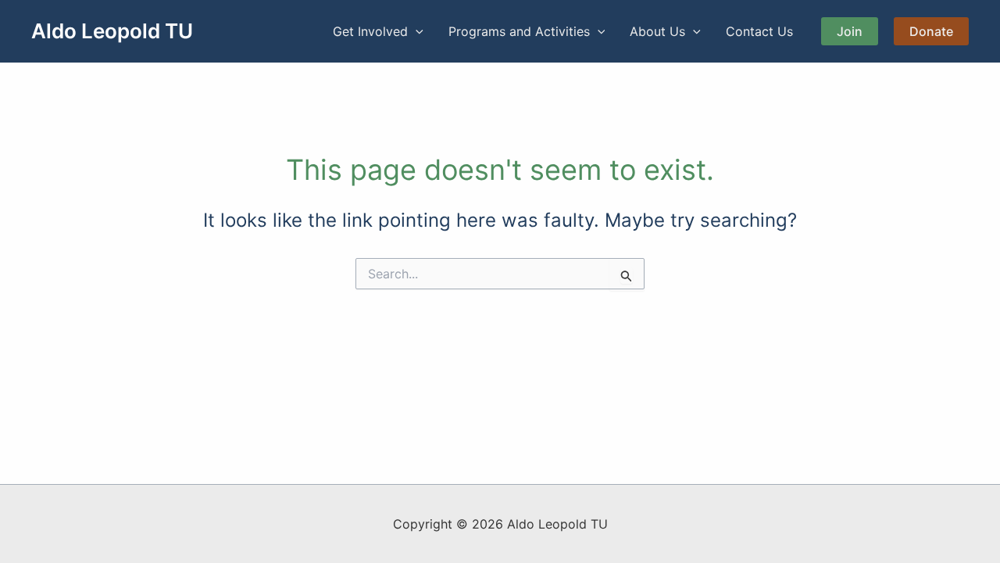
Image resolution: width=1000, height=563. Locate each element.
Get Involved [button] (370, 31)
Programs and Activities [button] (519, 31)
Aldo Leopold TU (112, 31)
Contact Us (759, 31)
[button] (415, 31)
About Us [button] (657, 31)
